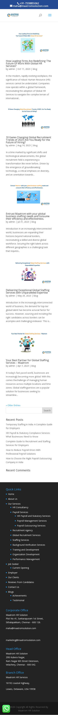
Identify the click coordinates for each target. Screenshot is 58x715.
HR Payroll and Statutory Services (33, 515)
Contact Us (13, 586)
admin (12, 68)
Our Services (14, 503)
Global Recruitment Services (27, 535)
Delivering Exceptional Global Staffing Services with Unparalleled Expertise (27, 291)
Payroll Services (20, 512)
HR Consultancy (20, 507)
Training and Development (26, 549)
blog (35, 68)
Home (11, 494)
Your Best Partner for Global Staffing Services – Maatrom (27, 361)
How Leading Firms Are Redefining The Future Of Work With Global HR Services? (28, 63)
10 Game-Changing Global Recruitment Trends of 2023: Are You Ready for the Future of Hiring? (28, 140)
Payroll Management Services (32, 520)
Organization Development (26, 554)
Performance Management (26, 559)
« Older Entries (13, 405)
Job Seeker (13, 564)
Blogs (11, 591)
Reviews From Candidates (21, 582)
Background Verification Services (29, 544)
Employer (12, 572)
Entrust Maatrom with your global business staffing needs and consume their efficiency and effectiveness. (27, 216)
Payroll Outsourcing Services (31, 525)
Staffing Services (21, 539)
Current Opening (21, 567)
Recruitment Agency (23, 530)
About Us (12, 498)
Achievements (20, 595)
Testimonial (18, 600)
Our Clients (13, 577)
